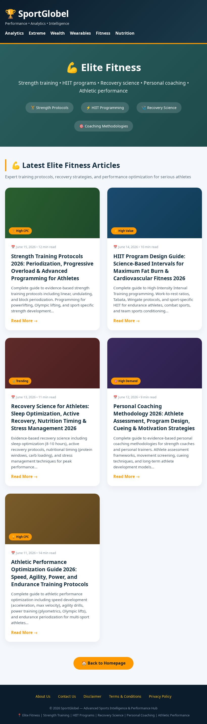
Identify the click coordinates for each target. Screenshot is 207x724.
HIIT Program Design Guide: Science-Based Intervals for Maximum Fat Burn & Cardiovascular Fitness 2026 (149, 267)
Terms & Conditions (125, 696)
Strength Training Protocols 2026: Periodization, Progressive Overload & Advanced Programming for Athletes (52, 267)
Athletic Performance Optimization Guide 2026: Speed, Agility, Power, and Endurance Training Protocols (49, 572)
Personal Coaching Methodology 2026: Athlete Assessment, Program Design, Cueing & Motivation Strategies (154, 417)
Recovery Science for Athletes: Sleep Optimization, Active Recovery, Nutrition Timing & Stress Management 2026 (50, 417)
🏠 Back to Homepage (103, 663)
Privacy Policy (160, 696)
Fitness (103, 33)
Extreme (37, 33)
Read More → (24, 320)
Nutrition (125, 33)
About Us (43, 696)
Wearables (80, 33)
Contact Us (67, 696)
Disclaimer (92, 696)
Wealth (57, 33)
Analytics (14, 33)
